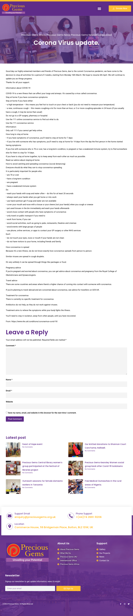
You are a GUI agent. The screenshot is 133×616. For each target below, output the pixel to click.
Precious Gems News (58, 35)
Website (9, 401)
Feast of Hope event (32, 444)
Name (9, 379)
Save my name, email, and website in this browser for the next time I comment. (42, 412)
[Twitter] (128, 604)
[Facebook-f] (120, 604)
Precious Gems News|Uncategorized (91, 35)
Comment (11, 345)
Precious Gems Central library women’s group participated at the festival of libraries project (42, 466)
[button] (99, 8)
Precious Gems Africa (33, 35)
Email (9, 390)
